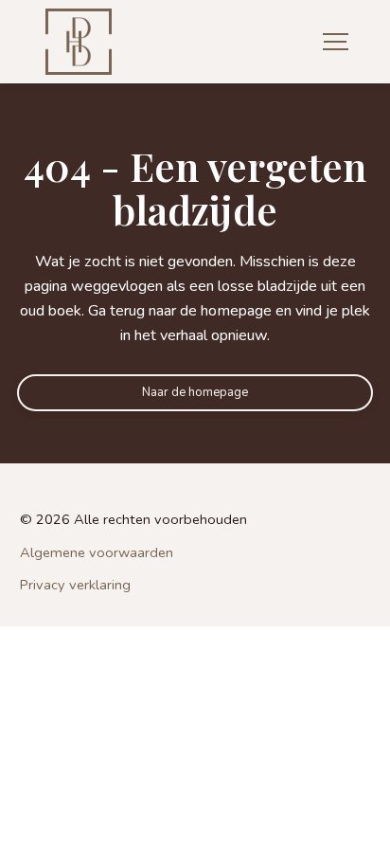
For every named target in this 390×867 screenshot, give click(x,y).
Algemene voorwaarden (96, 553)
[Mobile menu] (336, 42)
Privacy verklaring (75, 585)
